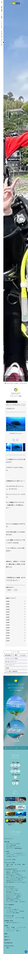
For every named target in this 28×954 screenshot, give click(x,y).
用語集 (6, 933)
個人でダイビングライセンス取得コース (14, 895)
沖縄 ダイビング (9, 866)
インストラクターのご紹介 (10, 859)
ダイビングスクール (9, 838)
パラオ (15, 590)
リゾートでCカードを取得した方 (12, 909)
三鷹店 (7, 864)
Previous (14, 440)
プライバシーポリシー (10, 930)
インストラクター (1, 24)
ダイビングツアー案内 (9, 915)
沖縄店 (7, 947)
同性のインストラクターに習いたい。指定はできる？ (16, 877)
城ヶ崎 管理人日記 (8, 942)
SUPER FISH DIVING (9, 945)
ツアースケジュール (10, 917)
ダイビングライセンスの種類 (11, 901)
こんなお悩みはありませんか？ (11, 869)
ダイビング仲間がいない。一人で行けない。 (14, 875)
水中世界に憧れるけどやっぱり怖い (19, 871)
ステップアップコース (10, 855)
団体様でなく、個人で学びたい (12, 872)
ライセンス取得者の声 (9, 904)
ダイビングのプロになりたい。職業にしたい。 (15, 879)
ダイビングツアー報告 (19, 917)
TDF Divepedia (22, 901)
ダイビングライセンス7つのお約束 (13, 843)
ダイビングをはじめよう (10, 887)
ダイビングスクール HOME (12, 383)
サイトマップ (15, 929)
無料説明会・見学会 (9, 920)
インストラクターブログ (21, 927)
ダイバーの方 (1, 42)
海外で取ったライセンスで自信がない (13, 874)
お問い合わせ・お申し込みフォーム (13, 922)
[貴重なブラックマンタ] (16, 447)
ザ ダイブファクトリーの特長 (12, 890)
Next (17, 440)
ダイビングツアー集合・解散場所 (12, 912)
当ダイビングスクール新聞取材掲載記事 (14, 848)
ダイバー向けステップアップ (11, 911)
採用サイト (7, 936)
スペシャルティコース (20, 855)
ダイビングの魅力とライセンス (12, 888)
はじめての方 (1, 34)
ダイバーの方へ (8, 907)
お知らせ (8, 927)
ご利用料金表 (18, 896)
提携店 (23, 864)
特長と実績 (1, 9)
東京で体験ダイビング (10, 892)
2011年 (9, 590)
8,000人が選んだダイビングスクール (13, 846)
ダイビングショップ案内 (10, 862)
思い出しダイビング (10, 896)
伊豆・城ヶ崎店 (18, 864)
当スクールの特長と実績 (11, 845)
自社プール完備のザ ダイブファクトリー (14, 900)
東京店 (11, 864)
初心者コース (8, 853)
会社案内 (6, 925)
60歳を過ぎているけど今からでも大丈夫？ (14, 880)
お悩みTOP (8, 871)
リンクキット (8, 929)
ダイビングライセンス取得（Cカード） (13, 893)
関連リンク (18, 930)
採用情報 (13, 927)
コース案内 (1, 16)
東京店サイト (7, 939)
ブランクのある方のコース (18, 853)
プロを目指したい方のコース (11, 856)
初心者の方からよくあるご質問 (12, 898)
